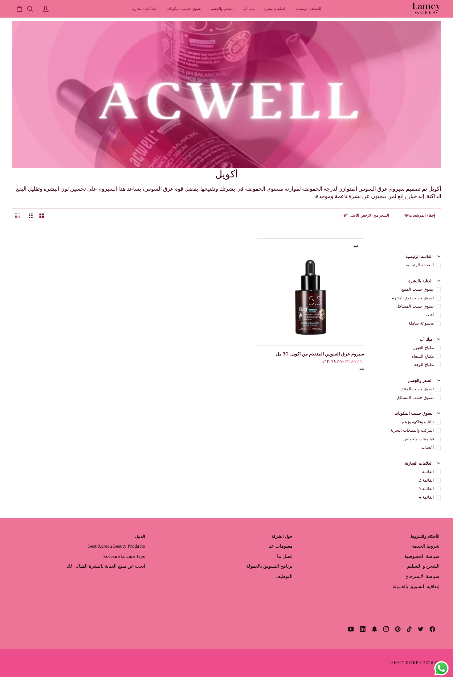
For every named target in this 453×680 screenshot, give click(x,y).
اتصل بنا (284, 556)
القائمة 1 (426, 472)
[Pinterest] (398, 629)
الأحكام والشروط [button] (424, 536)
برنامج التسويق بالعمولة (269, 566)
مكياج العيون (423, 348)
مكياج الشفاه (423, 356)
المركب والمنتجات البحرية (412, 430)
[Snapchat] (374, 629)
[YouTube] (351, 629)
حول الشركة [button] (281, 536)
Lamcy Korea (405, 663)
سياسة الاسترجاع (422, 576)
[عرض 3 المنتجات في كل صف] (31, 216)
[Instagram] (386, 629)
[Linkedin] (362, 629)
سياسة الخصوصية (421, 556)
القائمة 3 (426, 489)
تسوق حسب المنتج (417, 289)
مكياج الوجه (424, 365)
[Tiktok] (409, 629)
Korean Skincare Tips (124, 556)
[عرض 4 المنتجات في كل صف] (19, 216)
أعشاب (428, 447)
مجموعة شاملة (421, 323)
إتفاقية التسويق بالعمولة (416, 586)
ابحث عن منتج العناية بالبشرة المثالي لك (106, 566)
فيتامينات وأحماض (418, 439)
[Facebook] (432, 629)
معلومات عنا (280, 546)
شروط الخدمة (425, 546)
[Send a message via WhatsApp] (441, 668)
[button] (275, 9)
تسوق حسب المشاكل (415, 306)
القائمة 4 (426, 497)
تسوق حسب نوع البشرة (413, 298)
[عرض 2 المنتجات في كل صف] (41, 216)
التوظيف (283, 576)
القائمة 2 (426, 480)
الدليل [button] (140, 536)
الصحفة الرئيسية (420, 265)
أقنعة (430, 315)
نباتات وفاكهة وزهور (417, 422)
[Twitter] (420, 629)
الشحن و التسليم (423, 566)
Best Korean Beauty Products (116, 546)
